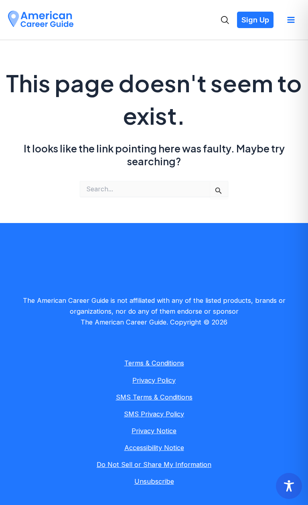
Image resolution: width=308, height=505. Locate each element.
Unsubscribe (154, 481)
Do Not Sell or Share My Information (154, 464)
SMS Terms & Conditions (154, 397)
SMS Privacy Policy (154, 414)
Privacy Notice (154, 431)
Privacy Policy (154, 380)
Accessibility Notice (154, 448)
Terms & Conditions (154, 363)
